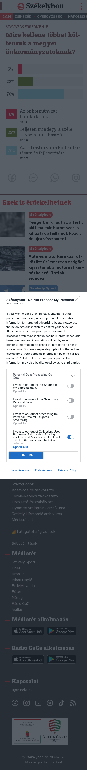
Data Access (43, 470)
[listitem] (43, 376)
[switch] (70, 386)
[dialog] (43, 385)
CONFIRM (26, 455)
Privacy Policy (67, 470)
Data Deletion (20, 470)
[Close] (79, 300)
